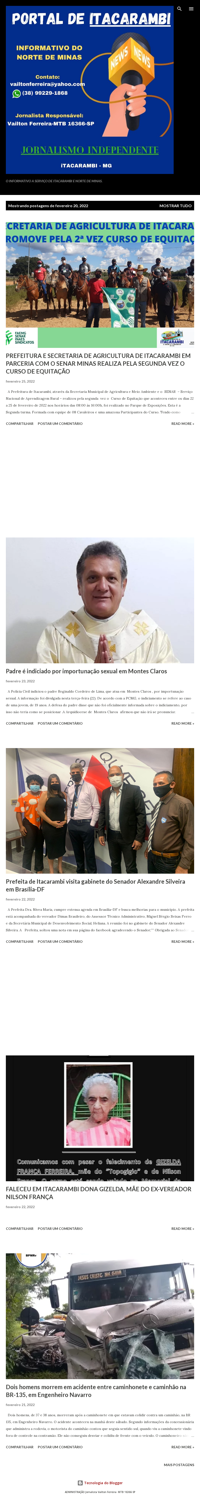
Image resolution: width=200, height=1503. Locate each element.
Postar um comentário (60, 423)
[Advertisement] (100, 482)
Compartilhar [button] (19, 423)
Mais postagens (179, 1465)
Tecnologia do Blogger (103, 1483)
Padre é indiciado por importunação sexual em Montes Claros (86, 671)
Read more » (182, 423)
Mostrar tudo (176, 205)
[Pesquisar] (179, 9)
